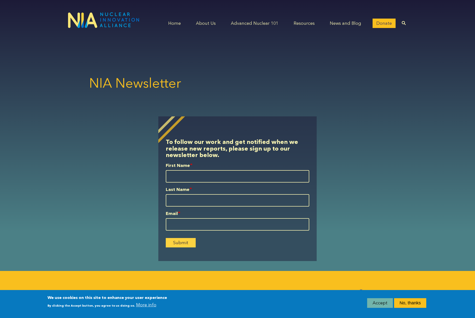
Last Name (178, 189)
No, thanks (410, 302)
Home (174, 23)
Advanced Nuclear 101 (254, 23)
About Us (206, 23)
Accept (380, 303)
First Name (178, 165)
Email (172, 213)
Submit (180, 242)
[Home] (103, 20)
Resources (304, 23)
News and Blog (345, 23)
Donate (384, 23)
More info (146, 305)
